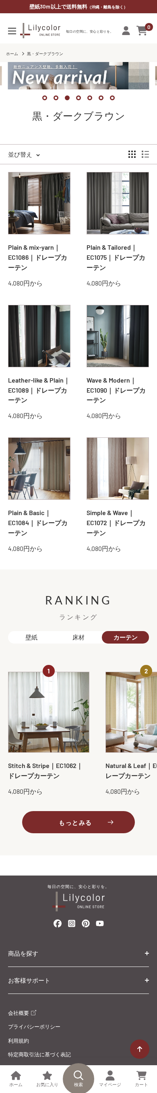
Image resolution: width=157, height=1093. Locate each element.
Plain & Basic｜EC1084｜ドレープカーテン (38, 522)
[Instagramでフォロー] (72, 925)
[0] (142, 30)
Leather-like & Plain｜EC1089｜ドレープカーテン (39, 390)
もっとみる (75, 822)
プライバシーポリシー (34, 1026)
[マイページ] (126, 30)
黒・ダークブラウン (45, 53)
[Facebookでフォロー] (58, 925)
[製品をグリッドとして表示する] (132, 154)
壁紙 (31, 637)
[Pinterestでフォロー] (86, 925)
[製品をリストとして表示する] (145, 154)
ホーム (12, 53)
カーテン (126, 637)
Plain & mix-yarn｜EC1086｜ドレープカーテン (37, 257)
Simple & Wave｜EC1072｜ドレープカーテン (116, 522)
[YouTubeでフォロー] (100, 925)
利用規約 (18, 1040)
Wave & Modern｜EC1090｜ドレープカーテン (116, 390)
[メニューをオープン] (12, 31)
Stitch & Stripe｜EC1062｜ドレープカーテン (45, 770)
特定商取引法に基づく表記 (39, 1054)
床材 (78, 637)
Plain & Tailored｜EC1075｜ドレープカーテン (116, 257)
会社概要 (19, 1013)
